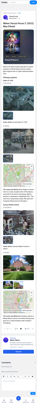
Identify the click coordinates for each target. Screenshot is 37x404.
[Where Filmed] (7, 19)
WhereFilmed (13, 16)
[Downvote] (11, 329)
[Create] (18, 398)
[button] (4, 2)
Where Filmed (12, 18)
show (19, 13)
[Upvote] (5, 329)
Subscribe (19, 351)
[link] (16, 328)
